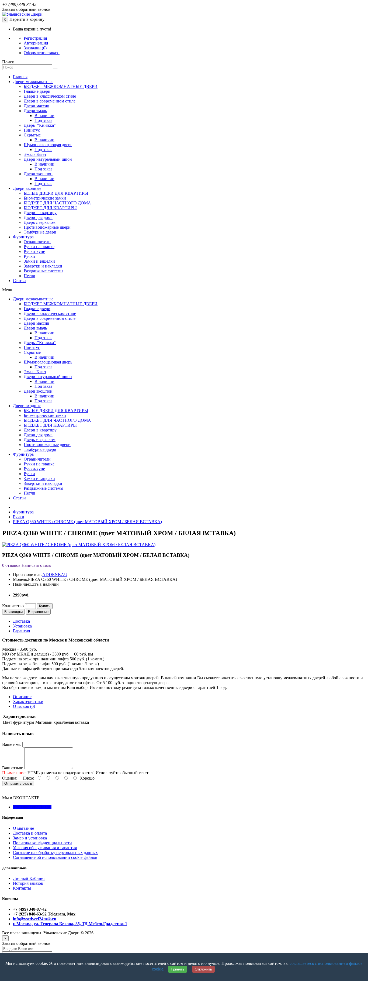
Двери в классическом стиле (50, 96)
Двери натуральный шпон (48, 159)
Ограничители (37, 241)
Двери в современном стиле (49, 101)
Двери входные (27, 188)
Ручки (29, 256)
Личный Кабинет (29, 878)
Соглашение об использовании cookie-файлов (55, 857)
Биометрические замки (45, 198)
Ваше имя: (11, 744)
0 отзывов (11, 565)
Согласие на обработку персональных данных (55, 852)
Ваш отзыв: (12, 768)
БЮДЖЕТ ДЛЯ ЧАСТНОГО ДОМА (57, 203)
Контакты (22, 888)
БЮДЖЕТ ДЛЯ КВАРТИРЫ (50, 207)
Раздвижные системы (43, 271)
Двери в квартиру (40, 212)
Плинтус (32, 130)
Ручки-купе (34, 251)
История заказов (28, 883)
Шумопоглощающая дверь (48, 144)
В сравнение (38, 612)
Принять (177, 969)
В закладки (13, 612)
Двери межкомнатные (33, 81)
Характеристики (28, 701)
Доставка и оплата (30, 833)
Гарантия (21, 631)
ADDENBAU (54, 574)
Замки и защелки (39, 261)
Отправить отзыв (18, 783)
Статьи (19, 280)
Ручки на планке (39, 246)
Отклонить (203, 969)
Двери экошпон (38, 173)
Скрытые (32, 135)
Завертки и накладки (43, 266)
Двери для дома (38, 217)
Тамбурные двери (40, 232)
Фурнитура (23, 237)
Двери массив (36, 106)
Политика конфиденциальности (42, 843)
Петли (29, 275)
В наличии (44, 115)
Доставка (21, 621)
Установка (22, 626)
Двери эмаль (35, 110)
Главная (20, 76)
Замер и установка (30, 838)
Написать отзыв (35, 565)
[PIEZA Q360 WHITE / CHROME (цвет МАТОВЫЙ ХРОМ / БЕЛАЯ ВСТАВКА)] (78, 544)
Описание (22, 696)
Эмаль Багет (35, 154)
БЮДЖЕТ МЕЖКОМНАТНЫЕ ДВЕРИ (61, 86)
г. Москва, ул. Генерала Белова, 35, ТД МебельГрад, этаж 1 (70, 923)
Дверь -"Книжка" (40, 125)
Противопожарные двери (47, 227)
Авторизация (36, 43)
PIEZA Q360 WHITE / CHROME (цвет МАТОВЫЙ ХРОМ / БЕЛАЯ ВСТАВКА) (87, 521)
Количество (13, 605)
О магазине (23, 828)
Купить (44, 606)
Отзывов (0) (24, 706)
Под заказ (43, 120)
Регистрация (35, 38)
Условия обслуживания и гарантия (45, 847)
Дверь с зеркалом (39, 222)
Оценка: (9, 778)
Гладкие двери (37, 91)
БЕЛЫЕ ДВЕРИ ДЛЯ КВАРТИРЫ (56, 193)
